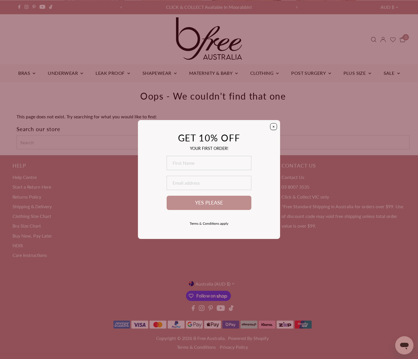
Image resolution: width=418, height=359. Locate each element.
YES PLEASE (209, 203)
